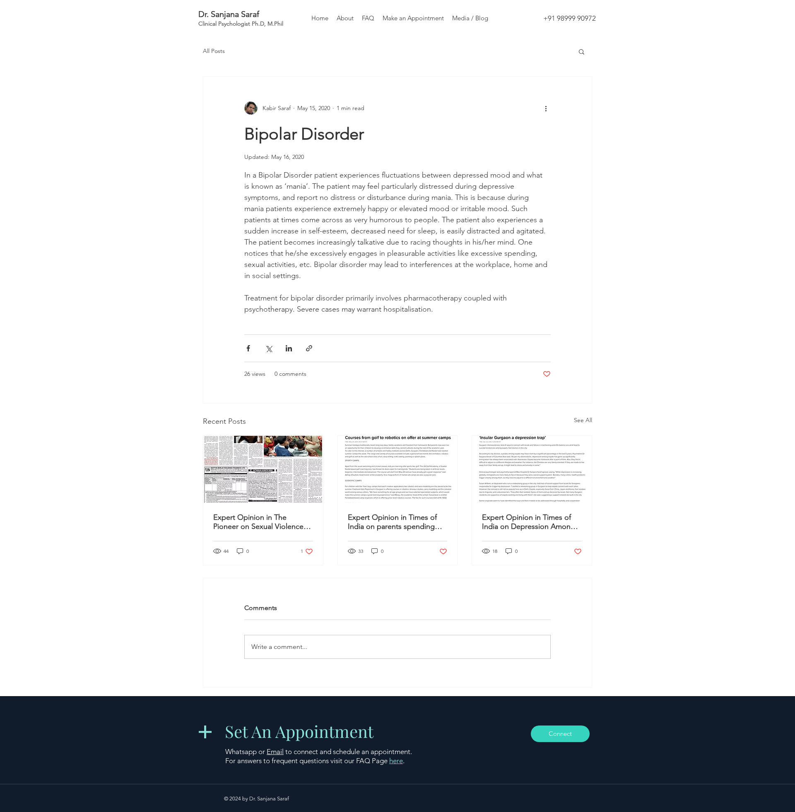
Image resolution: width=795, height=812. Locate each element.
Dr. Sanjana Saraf (228, 14)
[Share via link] (309, 348)
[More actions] (546, 108)
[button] (581, 51)
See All (583, 420)
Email (275, 751)
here (396, 761)
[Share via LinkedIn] (289, 348)
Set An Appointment (299, 731)
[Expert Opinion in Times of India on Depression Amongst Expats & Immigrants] (532, 469)
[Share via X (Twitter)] (268, 348)
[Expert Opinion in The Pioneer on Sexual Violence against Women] (263, 469)
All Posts (214, 51)
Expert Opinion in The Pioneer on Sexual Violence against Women (258, 522)
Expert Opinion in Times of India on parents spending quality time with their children (397, 522)
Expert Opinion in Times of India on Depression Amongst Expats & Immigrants (531, 522)
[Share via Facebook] (248, 348)
